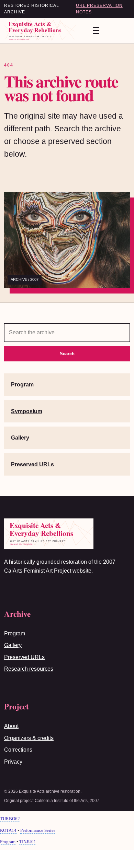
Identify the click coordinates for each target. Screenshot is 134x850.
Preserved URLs (32, 464)
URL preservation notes (99, 8)
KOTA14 (8, 830)
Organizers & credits (29, 738)
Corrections (18, 750)
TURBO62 (10, 818)
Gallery (20, 438)
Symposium (26, 411)
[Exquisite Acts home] (42, 30)
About (11, 726)
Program (22, 384)
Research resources (28, 669)
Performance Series (37, 830)
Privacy (13, 762)
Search (67, 353)
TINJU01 (27, 841)
